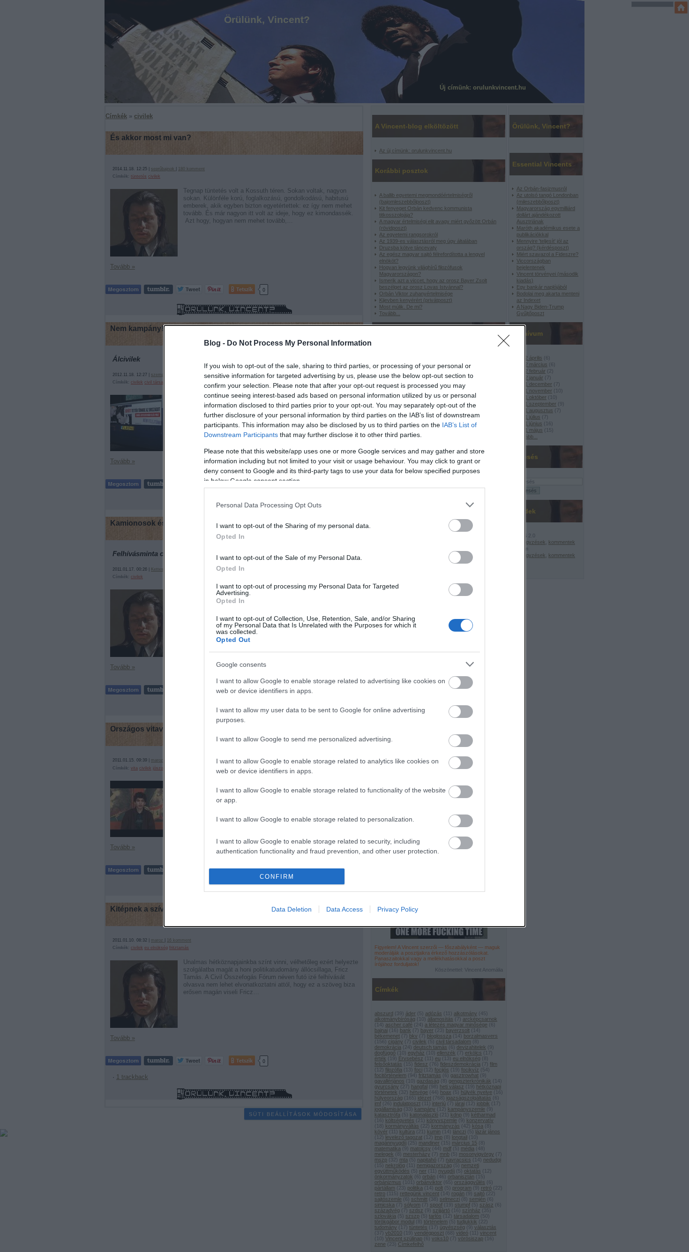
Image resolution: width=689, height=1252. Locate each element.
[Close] (507, 344)
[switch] (461, 525)
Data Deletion (291, 909)
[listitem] (344, 505)
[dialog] (344, 626)
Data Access (344, 909)
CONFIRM (277, 876)
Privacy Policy (397, 909)
